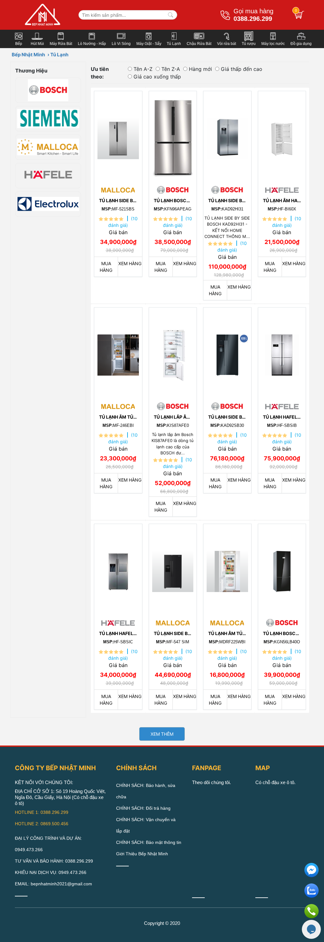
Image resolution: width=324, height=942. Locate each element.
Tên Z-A (170, 69)
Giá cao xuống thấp (157, 76)
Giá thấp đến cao (241, 69)
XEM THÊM (162, 734)
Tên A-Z (143, 69)
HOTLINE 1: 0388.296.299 (41, 812)
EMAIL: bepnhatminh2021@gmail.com (53, 883)
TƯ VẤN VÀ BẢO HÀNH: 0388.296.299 (54, 861)
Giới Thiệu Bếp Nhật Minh (142, 853)
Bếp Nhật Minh (28, 55)
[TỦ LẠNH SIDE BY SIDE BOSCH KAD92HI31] (227, 137)
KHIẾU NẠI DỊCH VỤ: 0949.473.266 (50, 872)
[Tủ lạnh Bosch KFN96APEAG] (173, 137)
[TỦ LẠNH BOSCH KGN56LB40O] (282, 570)
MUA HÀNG (106, 267)
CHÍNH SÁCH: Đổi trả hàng (143, 808)
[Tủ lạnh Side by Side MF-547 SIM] (173, 570)
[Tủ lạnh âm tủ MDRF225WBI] (227, 570)
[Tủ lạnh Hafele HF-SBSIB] (282, 353)
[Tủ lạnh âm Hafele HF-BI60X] (282, 137)
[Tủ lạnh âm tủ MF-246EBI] (118, 353)
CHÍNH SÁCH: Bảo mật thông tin (148, 842)
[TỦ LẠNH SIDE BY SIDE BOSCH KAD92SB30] (227, 353)
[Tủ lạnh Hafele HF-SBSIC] (118, 570)
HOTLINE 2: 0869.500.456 (41, 823)
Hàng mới (200, 69)
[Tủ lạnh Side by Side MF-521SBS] (118, 137)
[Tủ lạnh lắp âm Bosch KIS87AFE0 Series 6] (173, 353)
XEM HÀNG (129, 263)
